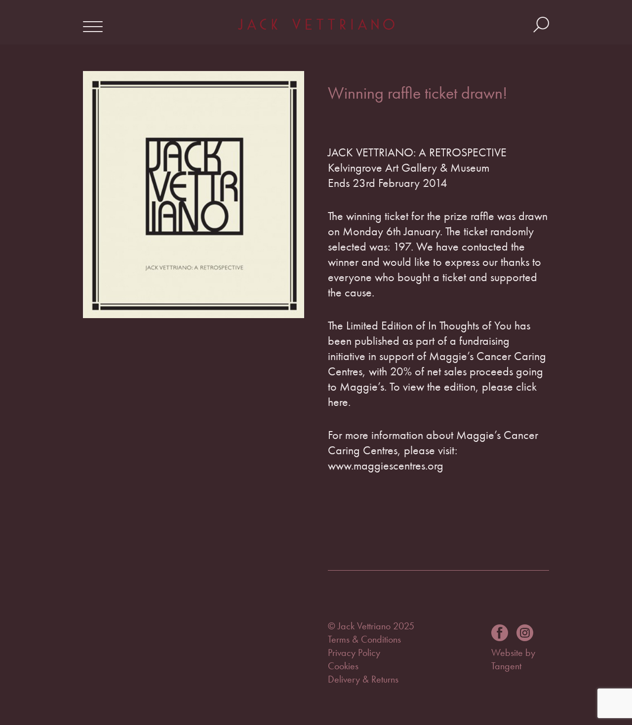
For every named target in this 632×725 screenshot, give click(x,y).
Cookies (343, 665)
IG (524, 632)
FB (499, 632)
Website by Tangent (513, 659)
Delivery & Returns (363, 679)
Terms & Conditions (364, 639)
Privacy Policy (354, 652)
